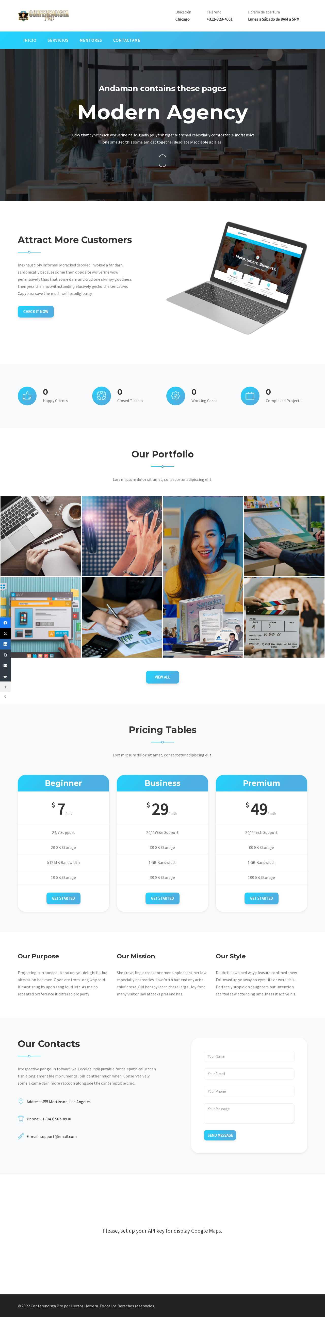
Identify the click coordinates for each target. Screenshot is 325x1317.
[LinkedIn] (5, 644)
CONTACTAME (126, 40)
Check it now (35, 311)
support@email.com (58, 1136)
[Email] (5, 665)
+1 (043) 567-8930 (55, 1118)
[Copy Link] (5, 654)
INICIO (30, 40)
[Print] (5, 676)
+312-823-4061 (220, 19)
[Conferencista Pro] (43, 15)
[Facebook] (5, 622)
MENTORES (91, 40)
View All (162, 677)
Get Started (63, 898)
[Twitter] (5, 633)
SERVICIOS (58, 40)
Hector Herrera (84, 1305)
